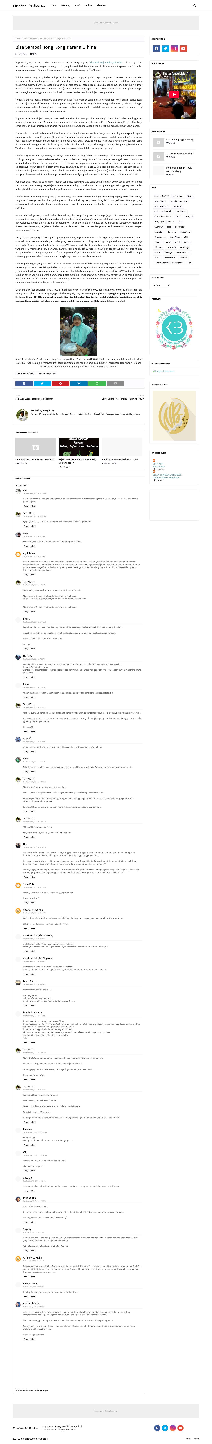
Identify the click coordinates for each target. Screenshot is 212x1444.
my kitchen (29, 553)
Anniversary (178, 196)
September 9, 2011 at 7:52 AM (34, 708)
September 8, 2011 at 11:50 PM (34, 494)
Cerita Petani (180, 211)
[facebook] (156, 48)
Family (171, 222)
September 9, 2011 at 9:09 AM (34, 822)
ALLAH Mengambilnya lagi (179, 153)
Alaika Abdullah (32, 1303)
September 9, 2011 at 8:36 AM (34, 742)
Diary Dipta (159, 222)
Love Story (171, 247)
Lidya (26, 684)
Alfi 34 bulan (159, 466)
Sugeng (27, 1229)
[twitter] (165, 48)
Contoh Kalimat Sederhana (166, 477)
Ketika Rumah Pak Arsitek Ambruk (120, 459)
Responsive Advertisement (106, 23)
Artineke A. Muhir (32, 1257)
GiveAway (158, 227)
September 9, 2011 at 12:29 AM (34, 516)
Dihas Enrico (30, 981)
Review (157, 258)
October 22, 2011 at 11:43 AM (34, 1287)
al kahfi (27, 738)
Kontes (157, 242)
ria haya (27, 655)
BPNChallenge (160, 201)
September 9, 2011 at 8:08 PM (34, 1053)
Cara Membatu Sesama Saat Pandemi (34, 459)
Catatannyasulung (33, 909)
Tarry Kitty (22, 54)
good (169, 227)
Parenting (184, 247)
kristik (177, 242)
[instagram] (174, 48)
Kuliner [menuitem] (88, 5)
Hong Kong (179, 227)
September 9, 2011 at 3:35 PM (34, 984)
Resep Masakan (184, 252)
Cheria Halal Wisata (162, 217)
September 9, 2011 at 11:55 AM (34, 913)
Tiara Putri (29, 884)
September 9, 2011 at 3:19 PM (34, 961)
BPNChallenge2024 (179, 201)
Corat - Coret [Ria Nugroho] (38, 935)
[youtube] (183, 48)
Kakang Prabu (30, 1283)
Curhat (178, 217)
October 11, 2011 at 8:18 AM (33, 1261)
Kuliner (187, 242)
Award (190, 196)
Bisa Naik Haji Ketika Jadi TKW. (107, 62)
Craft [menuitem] (77, 5)
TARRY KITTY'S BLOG (38, 1439)
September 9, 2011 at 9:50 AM (34, 847)
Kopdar (168, 242)
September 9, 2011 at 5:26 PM (34, 1016)
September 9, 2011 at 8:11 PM (34, 1090)
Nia (25, 844)
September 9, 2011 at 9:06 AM (34, 782)
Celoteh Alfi (178, 206)
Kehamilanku (160, 237)
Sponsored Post (161, 263)
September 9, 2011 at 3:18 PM (34, 939)
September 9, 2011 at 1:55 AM (34, 536)
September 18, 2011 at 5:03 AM (34, 1201)
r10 (25, 1152)
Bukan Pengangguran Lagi (180, 139)
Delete (33, 506)
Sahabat (183, 258)
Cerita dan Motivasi (30, 39)
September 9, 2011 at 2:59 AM (34, 556)
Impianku (158, 232)
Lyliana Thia (30, 1197)
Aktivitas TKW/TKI (161, 196)
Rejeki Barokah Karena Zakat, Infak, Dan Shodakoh (77, 461)
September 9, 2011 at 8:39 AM (34, 762)
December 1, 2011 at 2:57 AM (34, 1307)
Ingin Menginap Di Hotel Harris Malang (179, 169)
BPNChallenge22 (161, 206)
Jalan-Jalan (171, 232)
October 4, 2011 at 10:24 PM (33, 1233)
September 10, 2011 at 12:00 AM (35, 1132)
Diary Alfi (189, 217)
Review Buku (170, 258)
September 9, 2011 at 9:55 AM (34, 887)
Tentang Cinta (178, 263)
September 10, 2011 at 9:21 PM (34, 1181)
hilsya (26, 618)
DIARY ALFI (158, 464)
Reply (26, 506)
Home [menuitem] (53, 5)
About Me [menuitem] (101, 5)
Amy (25, 533)
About (196, 1439)
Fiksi (179, 222)
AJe (25, 490)
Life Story (158, 247)
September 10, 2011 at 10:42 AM (35, 1155)
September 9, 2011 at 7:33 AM (34, 659)
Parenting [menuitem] (66, 5)
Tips (189, 263)
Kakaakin (28, 1129)
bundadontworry (32, 1012)
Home (17, 39)
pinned (157, 252)
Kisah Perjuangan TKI (47, 373)
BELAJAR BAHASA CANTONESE (167, 475)
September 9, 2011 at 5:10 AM (34, 585)
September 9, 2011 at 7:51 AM (34, 688)
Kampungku (185, 232)
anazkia (27, 1177)
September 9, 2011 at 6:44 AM (34, 622)
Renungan (169, 252)
